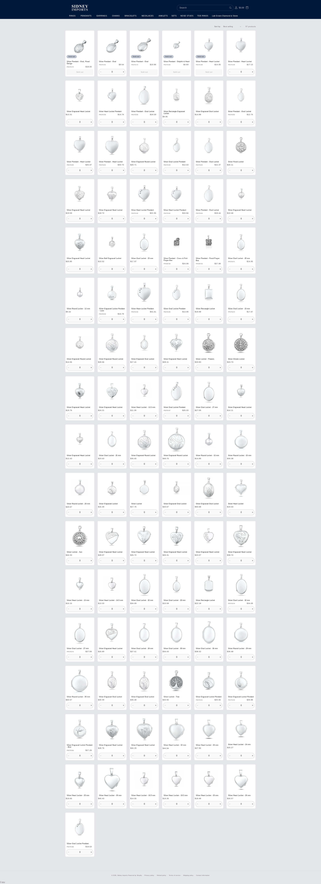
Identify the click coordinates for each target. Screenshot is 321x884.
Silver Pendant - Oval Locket (142, 112)
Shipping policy (188, 875)
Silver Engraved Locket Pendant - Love (112, 310)
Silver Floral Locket (236, 162)
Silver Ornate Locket (236, 359)
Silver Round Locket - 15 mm (207, 455)
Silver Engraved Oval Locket (207, 112)
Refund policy (161, 875)
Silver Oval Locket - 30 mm (175, 649)
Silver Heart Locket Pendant (110, 112)
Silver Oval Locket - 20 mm (239, 258)
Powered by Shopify (135, 875)
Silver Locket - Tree (171, 697)
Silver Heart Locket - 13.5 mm (143, 407)
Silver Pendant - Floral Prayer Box (208, 259)
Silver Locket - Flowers (205, 359)
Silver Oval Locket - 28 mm (142, 649)
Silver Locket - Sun (74, 552)
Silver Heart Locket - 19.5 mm (176, 795)
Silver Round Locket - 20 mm (78, 504)
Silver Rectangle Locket (205, 309)
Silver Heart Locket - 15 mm (78, 600)
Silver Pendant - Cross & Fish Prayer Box (175, 259)
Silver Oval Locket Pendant (175, 162)
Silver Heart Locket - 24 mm (239, 744)
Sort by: (217, 26)
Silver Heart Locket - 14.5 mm (111, 600)
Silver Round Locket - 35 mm (78, 697)
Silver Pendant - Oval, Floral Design (78, 62)
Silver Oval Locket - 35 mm (207, 649)
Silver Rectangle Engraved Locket (174, 113)
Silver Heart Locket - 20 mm (78, 795)
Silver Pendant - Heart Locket (207, 61)
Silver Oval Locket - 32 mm (142, 600)
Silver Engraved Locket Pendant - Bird (80, 746)
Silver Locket (136, 504)
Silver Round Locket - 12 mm (78, 309)
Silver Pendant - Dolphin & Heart (177, 61)
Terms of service (175, 875)
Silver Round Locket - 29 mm (239, 649)
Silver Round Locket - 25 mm (239, 455)
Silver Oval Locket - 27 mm (207, 407)
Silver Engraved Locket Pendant (209, 697)
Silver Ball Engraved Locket (110, 258)
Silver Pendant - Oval (107, 61)
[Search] (230, 8)
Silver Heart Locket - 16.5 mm (143, 795)
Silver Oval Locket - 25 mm (110, 455)
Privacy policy (149, 875)
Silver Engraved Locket (108, 504)
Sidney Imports (122, 875)
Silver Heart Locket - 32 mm (175, 745)
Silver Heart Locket (235, 504)
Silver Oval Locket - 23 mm (142, 258)
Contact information (203, 875)
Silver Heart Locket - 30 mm (110, 795)
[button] (73, 16)
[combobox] (205, 8)
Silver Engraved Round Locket (143, 162)
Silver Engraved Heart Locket (78, 112)
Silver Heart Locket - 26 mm (207, 745)
